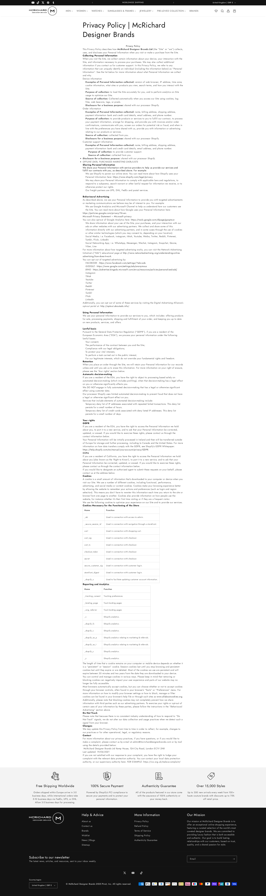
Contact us (87, 826)
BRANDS (194, 10)
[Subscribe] (234, 859)
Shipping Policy (142, 835)
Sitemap (86, 844)
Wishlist (86, 835)
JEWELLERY (145, 10)
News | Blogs (88, 840)
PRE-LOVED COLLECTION (170, 10)
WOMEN (81, 10)
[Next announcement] (174, 2)
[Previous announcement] (92, 2)
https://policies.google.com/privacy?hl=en (104, 213)
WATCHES (97, 10)
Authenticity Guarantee (145, 840)
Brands (85, 830)
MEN (68, 10)
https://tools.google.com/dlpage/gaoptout (152, 219)
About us (86, 821)
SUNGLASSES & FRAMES (121, 10)
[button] (222, 11)
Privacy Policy (141, 821)
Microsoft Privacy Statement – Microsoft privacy (107, 216)
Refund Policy (141, 826)
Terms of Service (142, 830)
